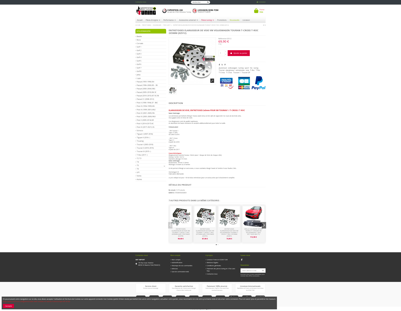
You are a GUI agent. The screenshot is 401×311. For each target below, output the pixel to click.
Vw (251, 68)
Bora (139, 40)
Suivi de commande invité (180, 272)
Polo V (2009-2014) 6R (145, 120)
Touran (222, 70)
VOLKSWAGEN (143, 31)
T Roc (258, 70)
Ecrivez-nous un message (150, 288)
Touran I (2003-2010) (145, 144)
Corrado (140, 43)
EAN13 (171, 193)
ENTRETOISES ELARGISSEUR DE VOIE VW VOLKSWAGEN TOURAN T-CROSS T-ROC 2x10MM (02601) (229, 232)
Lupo (139, 78)
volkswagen (232, 68)
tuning (241, 68)
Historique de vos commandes (182, 266)
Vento (139, 176)
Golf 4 (139, 57)
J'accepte (8, 306)
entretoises (240, 70)
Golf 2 (139, 50)
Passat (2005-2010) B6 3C (146, 92)
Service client (150, 286)
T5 (138, 165)
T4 (138, 162)
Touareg (140, 141)
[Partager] (219, 65)
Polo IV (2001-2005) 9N (146, 113)
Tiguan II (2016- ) (143, 137)
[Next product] (265, 25)
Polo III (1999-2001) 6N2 (146, 110)
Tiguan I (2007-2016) (145, 134)
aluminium (223, 68)
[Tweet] (222, 65)
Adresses (175, 269)
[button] (216, 244)
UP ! (138, 172)
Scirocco (140, 130)
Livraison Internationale (250, 286)
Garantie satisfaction (184, 286)
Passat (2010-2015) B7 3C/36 (148, 96)
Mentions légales (212, 263)
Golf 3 (139, 54)
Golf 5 (139, 61)
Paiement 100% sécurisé (217, 286)
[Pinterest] (225, 65)
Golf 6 (139, 64)
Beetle (139, 36)
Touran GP (246, 72)
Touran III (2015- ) (144, 151)
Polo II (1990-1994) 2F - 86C (147, 103)
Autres (139, 179)
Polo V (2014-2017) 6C (145, 123)
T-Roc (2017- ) (142, 155)
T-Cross (222, 72)
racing (255, 68)
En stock (172, 190)
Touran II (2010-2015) (145, 148)
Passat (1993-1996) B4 (145, 82)
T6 (138, 169)
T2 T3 (139, 158)
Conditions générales (214, 266)
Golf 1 (139, 47)
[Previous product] (264, 25)
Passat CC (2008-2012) (145, 99)
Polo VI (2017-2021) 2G (145, 127)
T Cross (229, 72)
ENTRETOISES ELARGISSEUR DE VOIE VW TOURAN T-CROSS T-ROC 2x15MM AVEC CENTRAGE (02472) (205, 232)
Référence (222, 38)
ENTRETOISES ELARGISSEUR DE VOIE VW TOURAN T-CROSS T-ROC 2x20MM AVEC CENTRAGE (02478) (181, 232)
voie (247, 70)
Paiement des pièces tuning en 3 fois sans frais (221, 270)
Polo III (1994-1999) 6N (146, 106)
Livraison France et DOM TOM (217, 260)
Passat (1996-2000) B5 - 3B (147, 85)
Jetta (138, 75)
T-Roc (252, 70)
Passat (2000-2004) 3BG (146, 89)
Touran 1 (236, 72)
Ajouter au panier (240, 53)
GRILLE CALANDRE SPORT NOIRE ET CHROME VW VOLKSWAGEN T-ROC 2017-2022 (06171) (253, 231)
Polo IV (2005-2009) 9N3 (146, 116)
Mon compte (176, 260)
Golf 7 (139, 68)
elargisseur (230, 70)
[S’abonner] (262, 270)
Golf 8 (139, 71)
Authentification (177, 263)
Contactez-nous (140, 2)
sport (247, 68)
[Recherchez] (208, 2)
